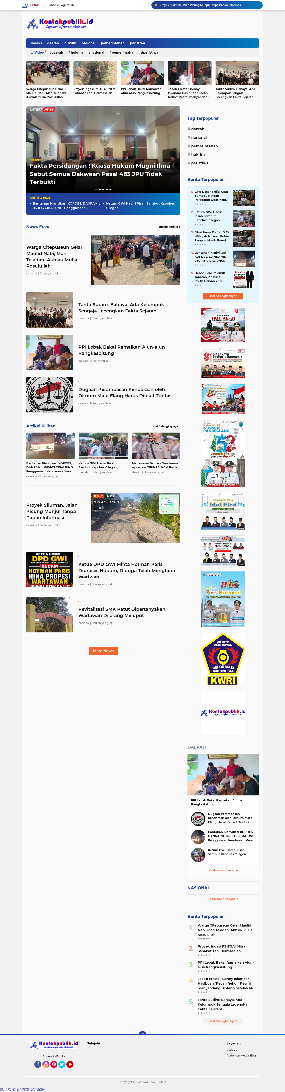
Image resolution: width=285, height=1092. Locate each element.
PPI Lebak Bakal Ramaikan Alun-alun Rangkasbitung (141, 91)
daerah (53, 43)
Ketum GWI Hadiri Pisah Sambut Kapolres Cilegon (140, 205)
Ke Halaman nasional (222, 899)
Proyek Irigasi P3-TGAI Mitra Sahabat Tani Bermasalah (94, 91)
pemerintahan (113, 43)
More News (103, 651)
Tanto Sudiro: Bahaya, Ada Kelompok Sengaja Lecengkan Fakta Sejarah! (235, 93)
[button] (96, 189)
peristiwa (137, 43)
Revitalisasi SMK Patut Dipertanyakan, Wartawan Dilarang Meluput (122, 612)
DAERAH (196, 747)
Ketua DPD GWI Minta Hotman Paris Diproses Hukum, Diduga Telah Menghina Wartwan (209, 5)
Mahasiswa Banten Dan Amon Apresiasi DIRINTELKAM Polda (155, 465)
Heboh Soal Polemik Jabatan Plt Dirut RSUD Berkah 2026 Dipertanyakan (210, 277)
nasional (89, 43)
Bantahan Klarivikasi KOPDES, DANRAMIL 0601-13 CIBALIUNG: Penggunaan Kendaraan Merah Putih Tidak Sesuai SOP (66, 205)
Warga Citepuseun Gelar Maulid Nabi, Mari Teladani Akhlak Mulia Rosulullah (46, 93)
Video (39, 52)
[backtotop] (142, 1035)
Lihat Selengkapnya (164, 426)
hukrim (70, 43)
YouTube (72, 1070)
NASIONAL (198, 887)
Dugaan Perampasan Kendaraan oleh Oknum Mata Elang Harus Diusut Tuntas (124, 392)
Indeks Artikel (168, 226)
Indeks (36, 43)
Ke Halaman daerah (222, 870)
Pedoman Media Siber (241, 1055)
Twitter (63, 1070)
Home (34, 5)
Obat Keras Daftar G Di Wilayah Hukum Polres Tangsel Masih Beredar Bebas (212, 236)
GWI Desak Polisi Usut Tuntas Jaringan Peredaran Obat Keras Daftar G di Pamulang (211, 196)
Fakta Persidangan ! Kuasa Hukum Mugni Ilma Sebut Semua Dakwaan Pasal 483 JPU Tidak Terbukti (100, 174)
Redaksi (232, 1050)
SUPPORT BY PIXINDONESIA (22, 1090)
